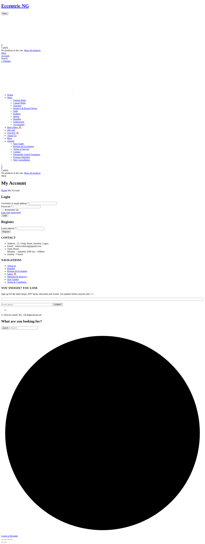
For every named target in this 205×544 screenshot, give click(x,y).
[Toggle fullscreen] (8, 539)
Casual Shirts (19, 103)
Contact (17, 152)
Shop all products (32, 50)
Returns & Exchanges (23, 146)
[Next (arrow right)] (5, 542)
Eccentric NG (15, 6)
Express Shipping (21, 157)
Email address (8, 228)
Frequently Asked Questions (26, 154)
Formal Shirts (19, 100)
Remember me (12, 209)
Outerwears (18, 122)
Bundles (17, 119)
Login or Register (9, 536)
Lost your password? (11, 212)
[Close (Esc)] (2, 539)
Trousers (17, 105)
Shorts (16, 116)
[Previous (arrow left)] (2, 542)
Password (6, 206)
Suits (15, 111)
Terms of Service (21, 149)
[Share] (5, 539)
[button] (102, 45)
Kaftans (17, 113)
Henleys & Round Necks (25, 108)
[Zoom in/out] (11, 539)
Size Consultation (21, 160)
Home (4, 190)
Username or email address (15, 203)
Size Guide (18, 143)
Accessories (18, 124)
